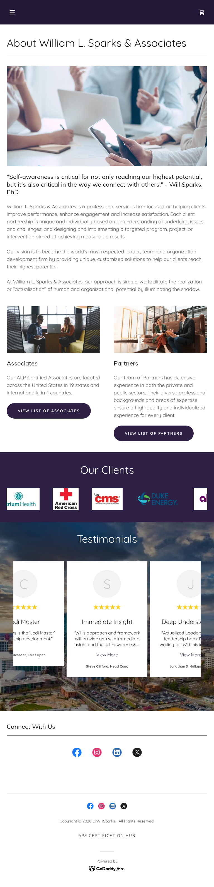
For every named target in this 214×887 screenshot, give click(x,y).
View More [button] (107, 655)
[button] (12, 12)
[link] (201, 12)
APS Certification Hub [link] (107, 835)
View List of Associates (49, 410)
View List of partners (154, 433)
